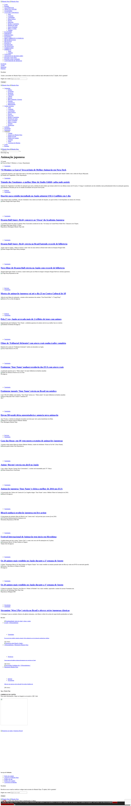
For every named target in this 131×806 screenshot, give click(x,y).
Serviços (6, 288)
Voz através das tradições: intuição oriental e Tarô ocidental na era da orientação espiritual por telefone (26, 638)
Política (10, 90)
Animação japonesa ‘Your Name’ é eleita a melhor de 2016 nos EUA (31, 489)
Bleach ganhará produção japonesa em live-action (23, 513)
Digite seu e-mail (6, 78)
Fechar (115, 802)
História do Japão (13, 25)
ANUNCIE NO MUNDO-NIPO (13, 56)
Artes (9, 14)
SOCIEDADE (8, 44)
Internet (10, 98)
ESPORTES (7, 33)
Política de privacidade (7, 804)
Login (6, 4)
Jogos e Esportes (12, 27)
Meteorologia (11, 104)
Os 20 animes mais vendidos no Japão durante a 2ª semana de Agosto (32, 561)
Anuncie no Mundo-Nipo (15, 135)
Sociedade (11, 94)
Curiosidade (11, 17)
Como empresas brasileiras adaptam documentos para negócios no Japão (20, 660)
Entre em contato (9, 776)
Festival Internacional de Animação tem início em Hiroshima (28, 537)
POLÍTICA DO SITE (10, 57)
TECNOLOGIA (9, 46)
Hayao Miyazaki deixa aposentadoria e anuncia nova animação (29, 415)
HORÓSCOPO (8, 35)
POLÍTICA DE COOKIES (12, 59)
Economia (11, 91)
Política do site (12, 136)
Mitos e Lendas (12, 28)
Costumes (10, 16)
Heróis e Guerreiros (13, 24)
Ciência (10, 96)
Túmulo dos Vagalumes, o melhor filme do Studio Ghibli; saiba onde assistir (35, 182)
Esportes (10, 101)
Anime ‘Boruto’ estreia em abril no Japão (20, 465)
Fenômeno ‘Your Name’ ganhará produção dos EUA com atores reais (32, 367)
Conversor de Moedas (14, 143)
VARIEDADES (8, 48)
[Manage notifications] (4, 801)
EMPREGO (7, 49)
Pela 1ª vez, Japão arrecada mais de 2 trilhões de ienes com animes (31, 319)
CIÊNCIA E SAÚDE (10, 9)
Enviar (3, 796)
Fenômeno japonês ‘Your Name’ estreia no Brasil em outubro (28, 391)
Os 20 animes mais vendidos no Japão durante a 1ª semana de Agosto (32, 585)
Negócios (10, 93)
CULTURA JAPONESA (11, 12)
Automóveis (11, 102)
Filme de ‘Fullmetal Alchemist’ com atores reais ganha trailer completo (33, 343)
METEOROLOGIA (10, 40)
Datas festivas (12, 19)
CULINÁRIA (8, 11)
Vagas (9, 51)
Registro (6, 6)
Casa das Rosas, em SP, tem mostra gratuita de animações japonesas (32, 441)
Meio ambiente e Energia (15, 99)
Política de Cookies (13, 138)
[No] (14, 804)
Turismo (10, 30)
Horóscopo (11, 125)
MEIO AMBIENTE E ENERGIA (14, 38)
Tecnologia (7, 605)
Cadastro (10, 52)
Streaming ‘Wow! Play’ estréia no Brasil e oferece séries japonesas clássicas (35, 610)
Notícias (6, 190)
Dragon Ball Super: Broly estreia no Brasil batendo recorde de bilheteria (34, 244)
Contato (10, 133)
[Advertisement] (54, 757)
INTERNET (7, 36)
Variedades (7, 166)
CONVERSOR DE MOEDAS (13, 61)
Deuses (10, 20)
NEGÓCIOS (8, 41)
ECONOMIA (8, 32)
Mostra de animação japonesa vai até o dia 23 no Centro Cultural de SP (33, 293)
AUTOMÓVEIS (9, 7)
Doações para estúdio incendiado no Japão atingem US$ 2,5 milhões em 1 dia (36, 196)
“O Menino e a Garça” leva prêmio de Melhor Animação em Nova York (33, 170)
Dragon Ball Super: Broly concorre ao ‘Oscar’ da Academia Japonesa (32, 220)
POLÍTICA (7, 43)
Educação (10, 22)
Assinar (3, 82)
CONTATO (7, 54)
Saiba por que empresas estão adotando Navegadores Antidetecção (18, 684)
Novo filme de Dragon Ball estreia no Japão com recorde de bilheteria (33, 268)
